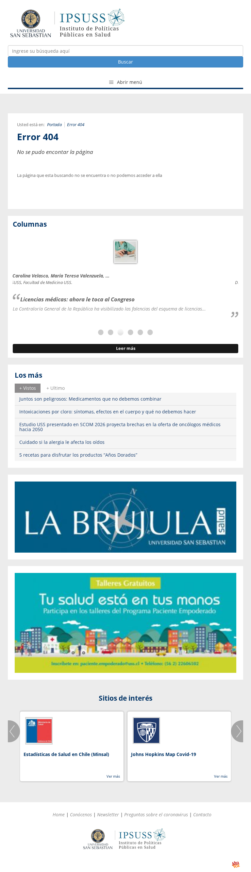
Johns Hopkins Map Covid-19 (163, 754)
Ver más (113, 776)
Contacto (202, 814)
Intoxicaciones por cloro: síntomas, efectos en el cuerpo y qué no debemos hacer (107, 411)
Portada (54, 124)
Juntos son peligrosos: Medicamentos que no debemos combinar (90, 399)
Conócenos (81, 814)
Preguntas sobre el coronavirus (156, 814)
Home (59, 814)
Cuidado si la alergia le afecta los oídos (62, 442)
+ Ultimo (55, 388)
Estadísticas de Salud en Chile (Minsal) (66, 754)
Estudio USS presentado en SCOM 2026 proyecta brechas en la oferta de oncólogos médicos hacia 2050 (120, 426)
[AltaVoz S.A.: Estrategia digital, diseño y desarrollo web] (236, 865)
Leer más (125, 348)
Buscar (125, 62)
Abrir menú (129, 82)
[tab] (28, 388)
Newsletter (108, 814)
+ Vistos (27, 388)
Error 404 (75, 124)
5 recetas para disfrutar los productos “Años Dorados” (78, 455)
